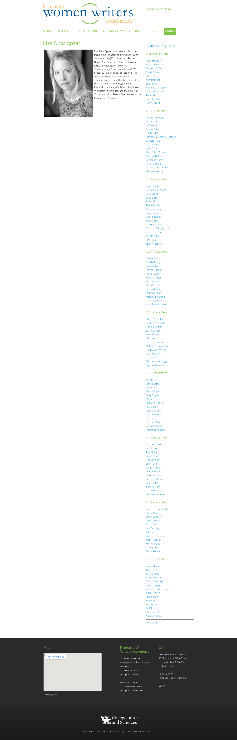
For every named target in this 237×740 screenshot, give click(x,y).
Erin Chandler (153, 186)
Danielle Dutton (154, 326)
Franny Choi (152, 129)
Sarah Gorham (153, 330)
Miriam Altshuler (154, 319)
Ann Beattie (152, 387)
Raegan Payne (153, 289)
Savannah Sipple (154, 159)
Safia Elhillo (152, 197)
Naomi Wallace (154, 615)
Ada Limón (151, 532)
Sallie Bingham (153, 573)
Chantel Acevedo (155, 117)
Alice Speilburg (153, 163)
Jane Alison (152, 121)
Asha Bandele (153, 444)
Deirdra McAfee (154, 224)
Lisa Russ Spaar (154, 357)
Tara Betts (151, 569)
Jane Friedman (153, 216)
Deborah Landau (155, 342)
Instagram (181, 677)
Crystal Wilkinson (155, 365)
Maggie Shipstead (155, 296)
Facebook (163, 677)
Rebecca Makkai (154, 479)
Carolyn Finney (153, 209)
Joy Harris (151, 406)
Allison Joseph (153, 410)
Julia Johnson (152, 596)
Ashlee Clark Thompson (158, 167)
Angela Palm (152, 235)
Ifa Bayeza (151, 125)
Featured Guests (87, 31)
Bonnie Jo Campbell (156, 509)
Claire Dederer (154, 516)
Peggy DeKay (152, 520)
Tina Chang (151, 452)
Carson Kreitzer (154, 414)
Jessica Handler (154, 269)
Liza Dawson (152, 459)
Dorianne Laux (153, 144)
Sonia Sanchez (153, 425)
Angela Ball (151, 379)
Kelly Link (150, 600)
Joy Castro (151, 448)
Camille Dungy (153, 262)
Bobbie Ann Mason (156, 349)
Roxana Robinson (155, 95)
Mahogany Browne (155, 64)
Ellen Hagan (152, 76)
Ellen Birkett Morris (156, 152)
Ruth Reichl (151, 608)
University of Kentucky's (113, 731)
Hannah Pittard (154, 422)
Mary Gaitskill (153, 220)
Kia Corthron (152, 512)
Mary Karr (151, 338)
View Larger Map (51, 694)
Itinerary (63, 31)
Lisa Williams (152, 490)
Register (169, 31)
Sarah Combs (153, 455)
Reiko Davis (152, 193)
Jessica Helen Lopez (157, 418)
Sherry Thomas (154, 243)
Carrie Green (153, 72)
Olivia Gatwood (154, 266)
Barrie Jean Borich (155, 322)
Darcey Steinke (154, 102)
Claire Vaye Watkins (156, 300)
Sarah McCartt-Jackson (158, 228)
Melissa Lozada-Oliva (157, 346)
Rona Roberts (153, 612)
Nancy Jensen (153, 592)
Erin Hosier (152, 83)
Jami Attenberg (154, 60)
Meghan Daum (153, 399)
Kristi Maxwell (153, 281)
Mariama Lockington (156, 87)
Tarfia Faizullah (153, 205)
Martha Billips (153, 391)
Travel (139, 31)
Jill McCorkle (152, 482)
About (46, 31)
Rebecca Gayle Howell (158, 589)
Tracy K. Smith (153, 486)
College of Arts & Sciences (141, 731)
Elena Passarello (154, 285)
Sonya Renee (153, 551)
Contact (153, 31)
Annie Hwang (152, 273)
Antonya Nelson (154, 156)
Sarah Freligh (152, 524)
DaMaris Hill (152, 132)
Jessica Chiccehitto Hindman (161, 136)
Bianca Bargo (153, 383)
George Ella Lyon (155, 536)
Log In (162, 685)
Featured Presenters (160, 46)
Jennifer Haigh (153, 528)
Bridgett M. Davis (155, 68)
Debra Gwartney (154, 581)
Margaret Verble (154, 171)
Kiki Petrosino (153, 543)
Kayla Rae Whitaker (156, 304)
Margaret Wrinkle (155, 494)
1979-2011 (151, 622)
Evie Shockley (153, 99)
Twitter (172, 677)
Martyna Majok (153, 277)
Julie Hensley (152, 334)
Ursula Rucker (153, 353)
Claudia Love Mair (155, 91)
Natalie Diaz (152, 258)
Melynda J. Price (154, 292)
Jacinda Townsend (155, 429)
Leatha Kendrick (154, 471)
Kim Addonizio (153, 566)
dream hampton (154, 585)
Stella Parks (152, 604)
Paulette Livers (154, 475)
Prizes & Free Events (115, 31)
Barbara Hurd (153, 140)
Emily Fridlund (153, 213)
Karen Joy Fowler (154, 577)
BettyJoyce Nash (154, 232)
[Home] (93, 13)
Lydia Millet (152, 148)
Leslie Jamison (153, 467)
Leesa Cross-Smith (156, 189)
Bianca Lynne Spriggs (157, 361)
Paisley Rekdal (153, 547)
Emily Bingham (153, 395)
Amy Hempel (153, 79)
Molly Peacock (153, 539)
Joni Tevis (151, 239)
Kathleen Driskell (155, 402)
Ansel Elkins (152, 201)
